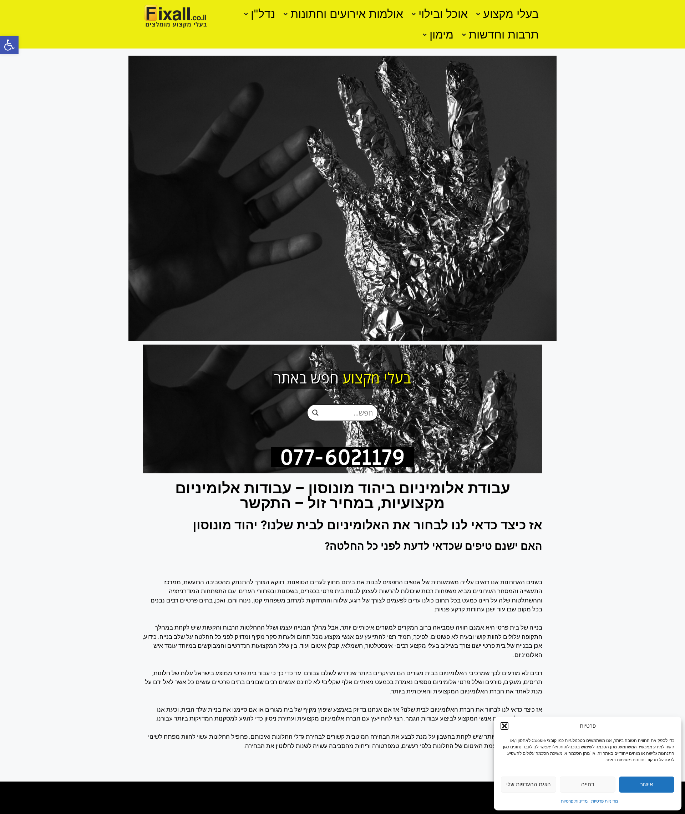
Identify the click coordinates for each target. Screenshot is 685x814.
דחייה (587, 784)
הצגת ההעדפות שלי (528, 784)
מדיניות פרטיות (604, 801)
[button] (9, 45)
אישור (646, 784)
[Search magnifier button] (315, 412)
